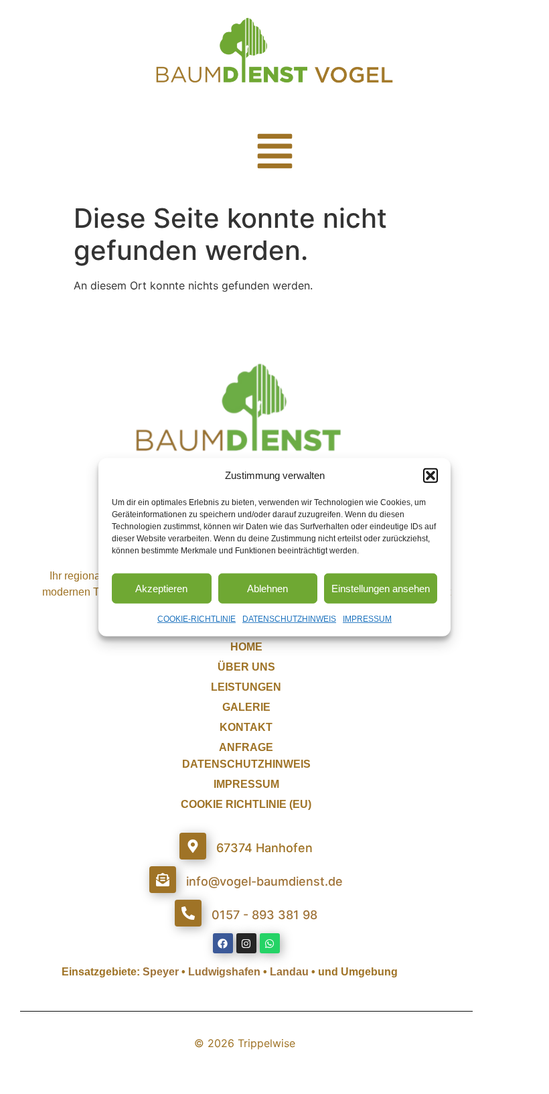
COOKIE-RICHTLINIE (196, 619)
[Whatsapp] (270, 943)
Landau (289, 971)
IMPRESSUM (367, 619)
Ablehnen (267, 588)
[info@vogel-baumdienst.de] (162, 879)
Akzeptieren (161, 588)
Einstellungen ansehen (380, 588)
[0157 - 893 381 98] (188, 913)
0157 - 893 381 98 (264, 915)
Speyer (161, 971)
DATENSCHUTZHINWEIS (289, 619)
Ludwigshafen (224, 971)
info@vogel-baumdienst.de (264, 881)
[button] (430, 475)
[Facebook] (223, 943)
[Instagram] (246, 943)
